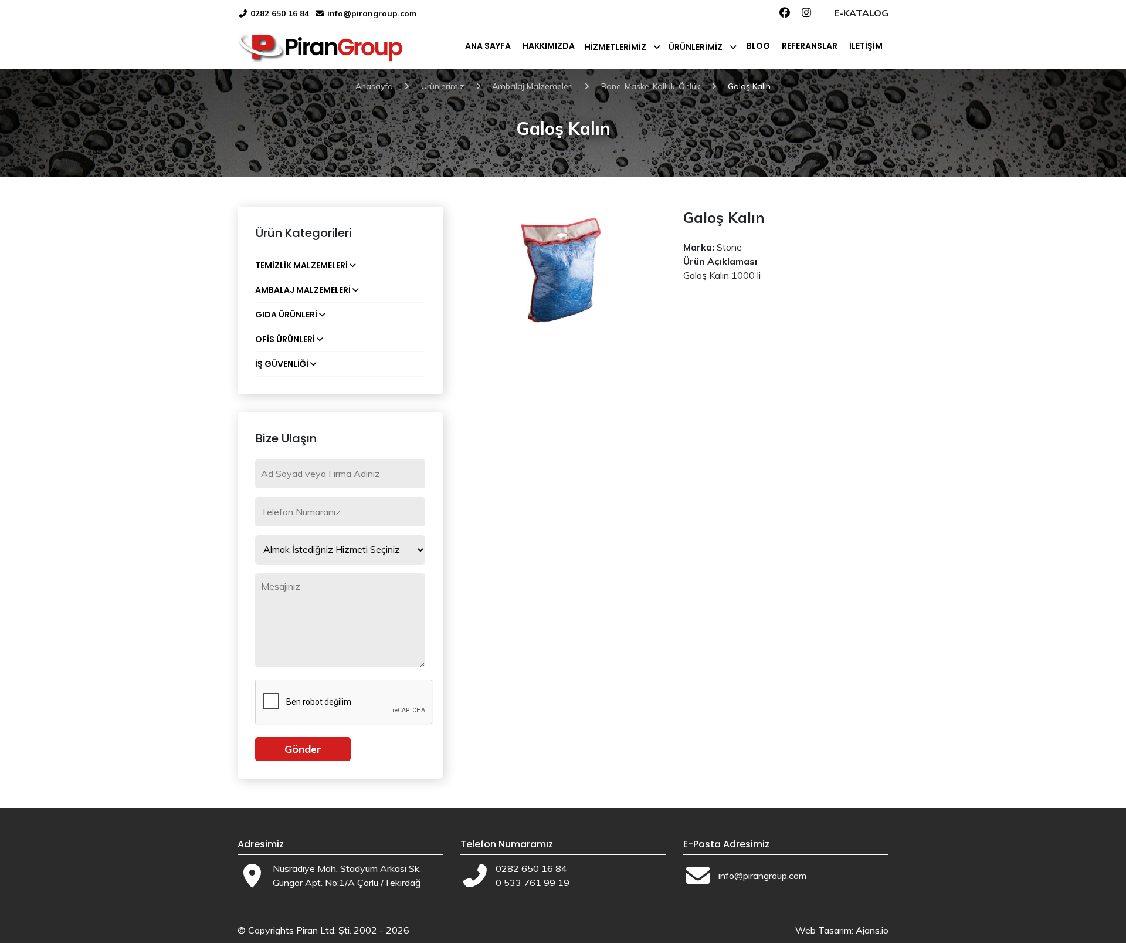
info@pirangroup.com (371, 13)
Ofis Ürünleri (285, 339)
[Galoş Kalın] (563, 272)
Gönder (302, 749)
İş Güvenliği (281, 364)
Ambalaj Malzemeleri (303, 290)
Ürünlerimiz (696, 47)
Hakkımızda (549, 46)
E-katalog (861, 13)
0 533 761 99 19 (532, 882)
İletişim (866, 46)
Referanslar (809, 46)
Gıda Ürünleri (286, 314)
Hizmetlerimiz (615, 47)
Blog (758, 46)
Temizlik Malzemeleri (301, 265)
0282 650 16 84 (278, 13)
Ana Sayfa (488, 46)
